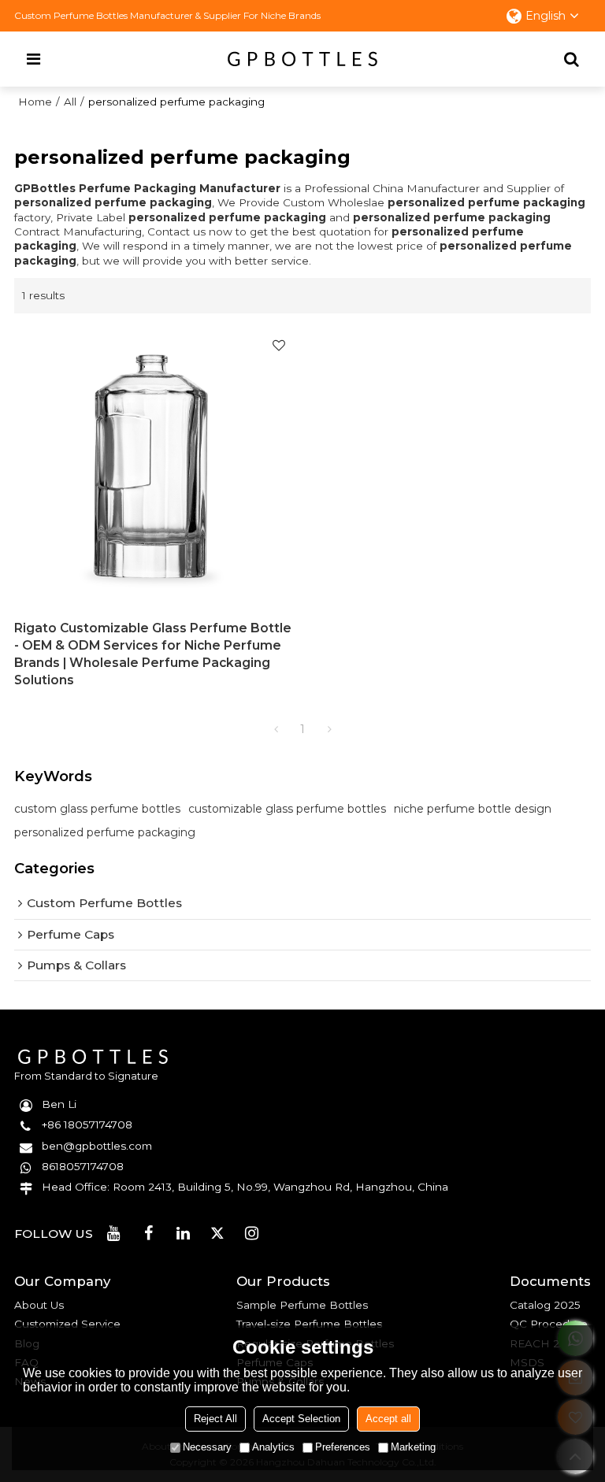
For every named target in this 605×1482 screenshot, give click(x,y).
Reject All (215, 1419)
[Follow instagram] (252, 1234)
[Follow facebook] (148, 1234)
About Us (39, 1305)
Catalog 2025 (545, 1305)
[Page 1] (276, 729)
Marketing (413, 1447)
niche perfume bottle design (472, 809)
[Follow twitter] (217, 1234)
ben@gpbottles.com (97, 1145)
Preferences (342, 1447)
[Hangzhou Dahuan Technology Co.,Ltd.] (302, 59)
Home (35, 101)
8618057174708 (83, 1166)
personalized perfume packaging (104, 832)
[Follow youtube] (114, 1234)
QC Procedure (549, 1323)
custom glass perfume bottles (97, 809)
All (70, 101)
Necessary (207, 1447)
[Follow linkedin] (182, 1234)
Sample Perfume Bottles (302, 1305)
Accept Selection (301, 1419)
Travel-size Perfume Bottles (309, 1323)
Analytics (273, 1447)
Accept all (388, 1419)
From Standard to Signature (86, 1076)
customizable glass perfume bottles (287, 809)
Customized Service (67, 1323)
